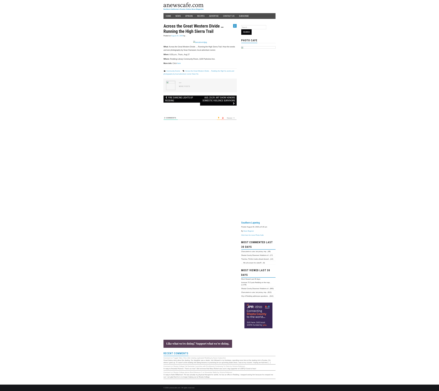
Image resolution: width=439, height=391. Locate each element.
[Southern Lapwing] (258, 131)
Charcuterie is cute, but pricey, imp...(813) (256, 292)
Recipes (201, 16)
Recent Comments (175, 353)
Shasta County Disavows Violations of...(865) (257, 288)
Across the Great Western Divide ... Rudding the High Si (205, 71)
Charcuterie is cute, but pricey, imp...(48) (256, 251)
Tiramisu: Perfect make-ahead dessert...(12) (257, 259)
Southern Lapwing (250, 222)
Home (168, 16)
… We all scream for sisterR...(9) (253, 263)
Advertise (214, 16)
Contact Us (228, 16)
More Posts (184, 86)
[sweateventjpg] (200, 42)
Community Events (173, 71)
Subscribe (244, 16)
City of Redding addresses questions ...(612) (257, 296)
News (178, 16)
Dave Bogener (249, 231)
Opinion (189, 16)
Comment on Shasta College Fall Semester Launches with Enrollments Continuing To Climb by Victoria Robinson (204, 366)
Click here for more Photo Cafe (252, 235)
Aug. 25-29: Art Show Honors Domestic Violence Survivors (218, 99)
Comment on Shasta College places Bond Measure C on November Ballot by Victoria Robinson (197, 372)
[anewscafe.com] (183, 6)
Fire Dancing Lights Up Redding (179, 99)
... (186, 36)
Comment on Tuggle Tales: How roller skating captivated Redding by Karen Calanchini (194, 358)
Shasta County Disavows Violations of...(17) (257, 255)
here (179, 63)
